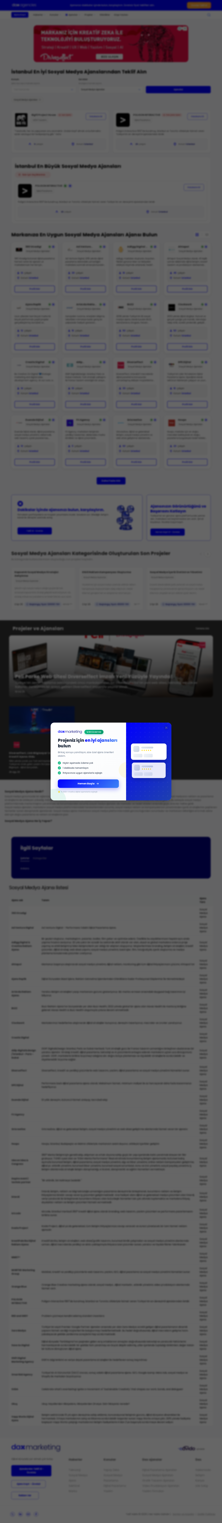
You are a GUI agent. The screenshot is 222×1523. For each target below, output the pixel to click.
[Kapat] (166, 727)
